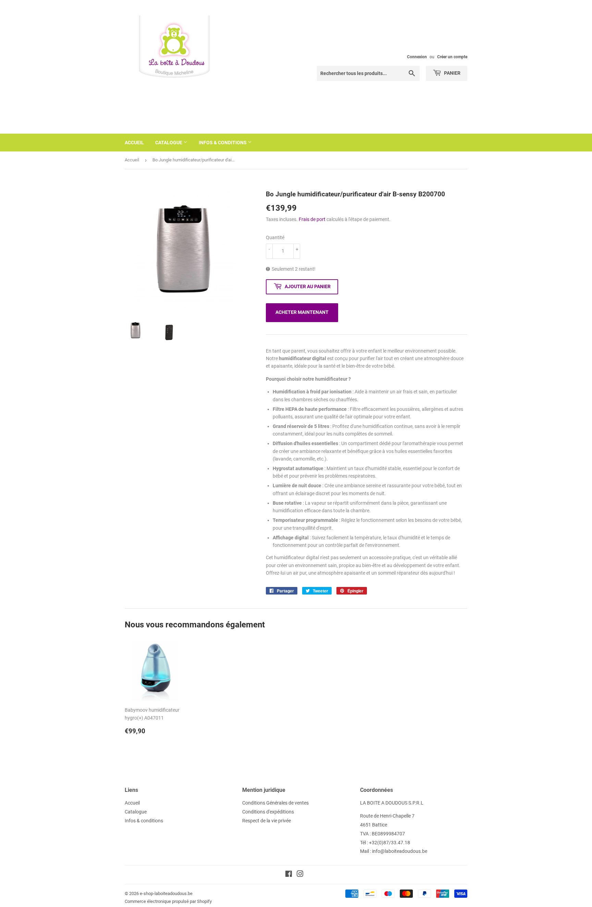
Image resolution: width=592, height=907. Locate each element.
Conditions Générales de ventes (275, 803)
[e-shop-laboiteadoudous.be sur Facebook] (288, 875)
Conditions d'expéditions (268, 811)
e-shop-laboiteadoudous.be (166, 893)
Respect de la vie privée (266, 820)
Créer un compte (452, 56)
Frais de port (312, 219)
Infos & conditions (223, 142)
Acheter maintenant (302, 312)
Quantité (275, 237)
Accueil (134, 142)
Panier (451, 73)
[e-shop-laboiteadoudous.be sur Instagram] (300, 875)
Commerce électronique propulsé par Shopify (168, 901)
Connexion (417, 56)
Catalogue (169, 142)
